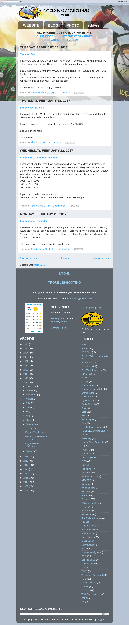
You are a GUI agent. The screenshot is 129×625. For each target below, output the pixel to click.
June (28, 407)
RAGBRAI (86, 514)
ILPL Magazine (88, 457)
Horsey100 (86, 453)
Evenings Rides (58, 318)
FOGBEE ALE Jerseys (92, 427)
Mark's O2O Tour (89, 476)
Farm (83, 423)
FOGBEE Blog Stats (91, 307)
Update (84, 586)
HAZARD (86, 450)
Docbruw (35, 206)
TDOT (84, 571)
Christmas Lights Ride (92, 389)
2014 (26, 465)
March (29, 420)
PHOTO (73, 25)
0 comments (59, 206)
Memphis (85, 484)
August (29, 399)
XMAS (84, 598)
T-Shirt (84, 567)
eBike (84, 415)
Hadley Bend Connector (93, 442)
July (28, 403)
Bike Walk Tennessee (91, 370)
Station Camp (88, 563)
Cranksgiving (87, 393)
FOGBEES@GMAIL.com (79, 298)
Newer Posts (28, 258)
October (30, 390)
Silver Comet (87, 541)
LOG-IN (64, 273)
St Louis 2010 (88, 560)
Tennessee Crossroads (92, 575)
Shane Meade (37, 92)
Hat (83, 446)
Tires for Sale (27, 54)
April (28, 416)
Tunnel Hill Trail (88, 582)
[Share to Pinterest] (83, 93)
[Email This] (75, 93)
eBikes (93, 25)
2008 (26, 490)
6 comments (64, 92)
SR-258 (85, 556)
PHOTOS (86, 507)
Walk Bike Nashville (91, 594)
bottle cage (86, 374)
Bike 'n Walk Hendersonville (95, 356)
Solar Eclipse (87, 545)
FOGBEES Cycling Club (93, 431)
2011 (26, 478)
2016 (26, 456)
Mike (33, 142)
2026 (26, 344)
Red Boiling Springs (91, 518)
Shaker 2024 (87, 533)
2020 (26, 370)
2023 (26, 357)
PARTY (85, 495)
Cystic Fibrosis (88, 404)
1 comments (55, 142)
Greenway (86, 438)
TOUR (84, 579)
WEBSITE (31, 25)
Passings (85, 499)
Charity (84, 381)
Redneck (85, 522)
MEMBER (86, 480)
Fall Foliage (87, 419)
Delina (84, 412)
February (30, 424)
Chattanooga (87, 385)
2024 (26, 352)
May (28, 411)
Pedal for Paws (88, 503)
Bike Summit (87, 366)
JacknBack (86, 469)
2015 (26, 461)
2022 (26, 361)
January (30, 451)
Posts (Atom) (39, 265)
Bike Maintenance (90, 362)
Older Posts (101, 258)
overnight (85, 491)
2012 (26, 473)
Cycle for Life (87, 400)
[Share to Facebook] (81, 93)
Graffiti (84, 434)
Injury (84, 465)
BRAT (84, 377)
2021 (26, 365)
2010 (26, 482)
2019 (26, 374)
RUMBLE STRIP (89, 529)
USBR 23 (86, 590)
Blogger (100, 619)
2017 (26, 382)
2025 (26, 348)
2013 (26, 469)
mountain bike (88, 487)
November (31, 386)
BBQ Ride (86, 352)
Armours (85, 348)
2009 (26, 486)
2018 (26, 378)
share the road (88, 537)
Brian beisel (36, 249)
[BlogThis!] (77, 93)
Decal (84, 408)
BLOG (53, 25)
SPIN (84, 548)
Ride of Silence (88, 525)
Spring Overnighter (90, 552)
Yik (82, 601)
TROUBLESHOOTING (64, 282)
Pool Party (86, 510)
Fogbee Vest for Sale (32, 107)
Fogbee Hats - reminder (33, 221)
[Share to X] (79, 93)
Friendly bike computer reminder (39, 157)
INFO (84, 461)
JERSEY (85, 472)
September (31, 394)
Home (65, 258)
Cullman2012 (87, 396)
